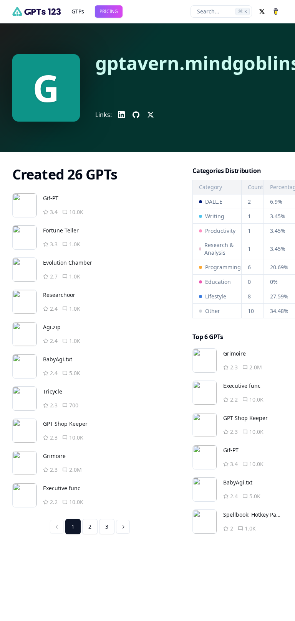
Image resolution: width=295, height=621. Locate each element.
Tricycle (52, 391)
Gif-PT (50, 198)
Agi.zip (52, 327)
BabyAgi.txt (57, 359)
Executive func (61, 488)
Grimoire (54, 456)
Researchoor (59, 294)
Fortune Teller (61, 230)
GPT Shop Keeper (65, 423)
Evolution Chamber (67, 262)
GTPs (77, 11)
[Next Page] (123, 527)
